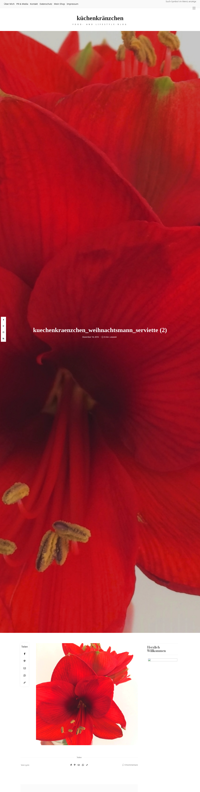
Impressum (72, 3)
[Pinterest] (24, 661)
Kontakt (34, 3)
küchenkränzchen (100, 18)
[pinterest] (3, 326)
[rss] (3, 339)
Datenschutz (46, 3)
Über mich (9, 3)
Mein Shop (59, 3)
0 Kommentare (131, 765)
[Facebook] (24, 653)
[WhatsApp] (24, 675)
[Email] (24, 668)
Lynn (27, 765)
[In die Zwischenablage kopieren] (24, 682)
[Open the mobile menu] (194, 8)
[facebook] (3, 320)
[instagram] (3, 332)
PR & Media (22, 3)
